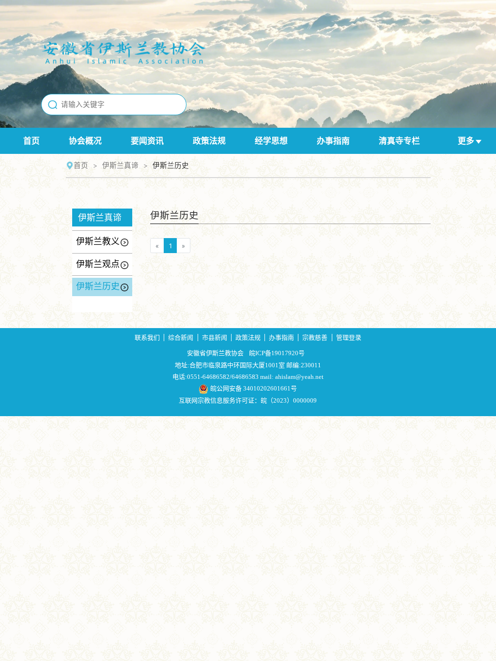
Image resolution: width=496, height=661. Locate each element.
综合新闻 (180, 337)
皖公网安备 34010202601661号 (253, 388)
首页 (31, 141)
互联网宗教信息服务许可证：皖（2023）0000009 (248, 400)
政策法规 (209, 141)
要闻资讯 (147, 141)
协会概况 (85, 141)
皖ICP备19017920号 (277, 353)
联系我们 (147, 337)
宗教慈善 (314, 337)
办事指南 (333, 141)
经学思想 (271, 141)
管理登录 (348, 337)
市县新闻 (214, 337)
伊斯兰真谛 (120, 165)
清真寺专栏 (399, 141)
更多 (466, 141)
